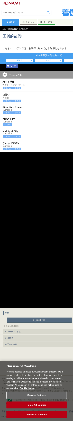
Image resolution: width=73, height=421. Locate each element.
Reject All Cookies (36, 405)
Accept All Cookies (36, 414)
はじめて (48, 21)
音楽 (12, 21)
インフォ (30, 21)
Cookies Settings (36, 395)
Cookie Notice (27, 388)
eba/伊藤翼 (12, 29)
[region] (36, 391)
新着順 (19, 60)
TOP (4, 29)
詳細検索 (40, 320)
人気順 (48, 60)
